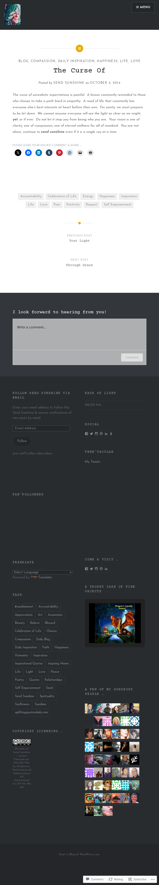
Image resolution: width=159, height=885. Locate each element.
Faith (45, 647)
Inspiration (129, 196)
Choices (52, 631)
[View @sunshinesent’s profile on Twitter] (91, 433)
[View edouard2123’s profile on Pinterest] (101, 433)
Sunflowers (22, 704)
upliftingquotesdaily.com (31, 712)
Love (136, 61)
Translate (45, 577)
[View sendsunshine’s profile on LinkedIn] (106, 433)
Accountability (31, 196)
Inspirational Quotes (29, 663)
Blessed (50, 623)
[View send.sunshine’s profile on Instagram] (96, 433)
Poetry (19, 680)
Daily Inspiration (76, 61)
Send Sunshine (68, 83)
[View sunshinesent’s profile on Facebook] (86, 568)
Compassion (43, 61)
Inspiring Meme (58, 663)
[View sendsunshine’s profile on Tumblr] (111, 433)
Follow (21, 441)
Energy (88, 196)
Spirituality (47, 696)
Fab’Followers (28, 494)
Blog (23, 61)
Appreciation (24, 615)
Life (124, 61)
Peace (55, 672)
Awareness (55, 615)
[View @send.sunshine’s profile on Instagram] (96, 568)
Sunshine (40, 704)
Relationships (53, 680)
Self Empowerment (117, 204)
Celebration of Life (62, 196)
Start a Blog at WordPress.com (79, 854)
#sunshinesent (24, 606)
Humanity (21, 655)
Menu (145, 7)
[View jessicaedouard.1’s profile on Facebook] (86, 433)
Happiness (107, 61)
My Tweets (92, 462)
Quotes (34, 680)
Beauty (20, 623)
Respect (91, 204)
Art (40, 615)
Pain (57, 204)
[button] (105, 631)
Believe (35, 623)
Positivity (73, 204)
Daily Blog (43, 639)
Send (49, 688)
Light (29, 672)
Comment (132, 357)
